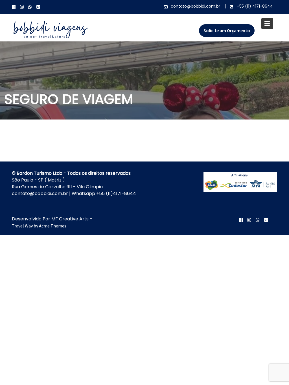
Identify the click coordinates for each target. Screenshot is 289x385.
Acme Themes (52, 226)
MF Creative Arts (70, 219)
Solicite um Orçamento (226, 30)
